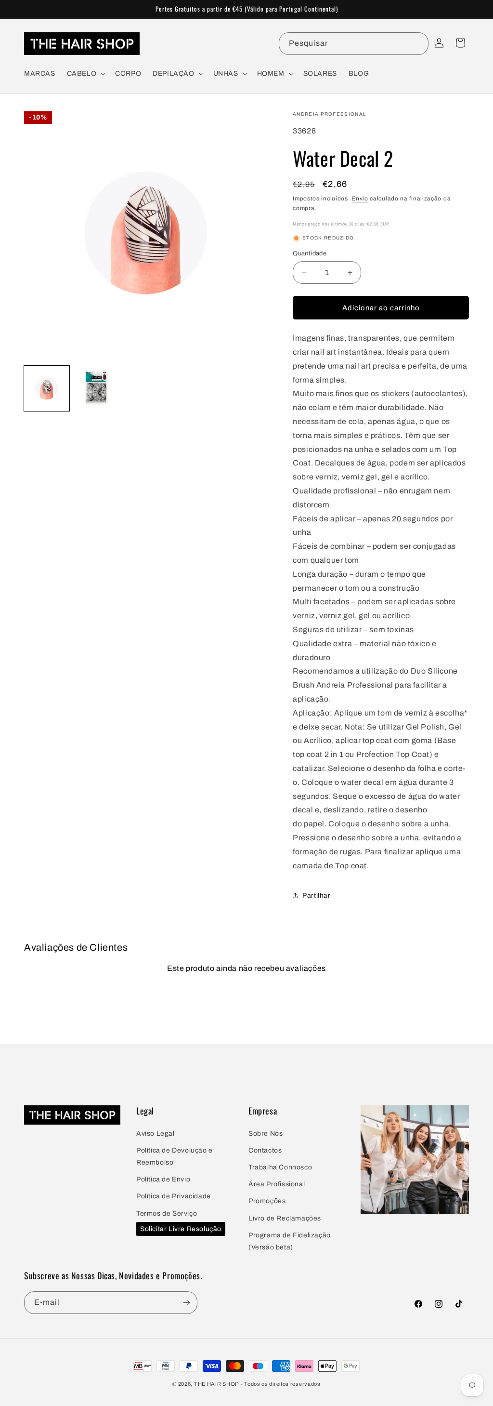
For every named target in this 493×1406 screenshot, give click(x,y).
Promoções (266, 1201)
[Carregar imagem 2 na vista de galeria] (96, 388)
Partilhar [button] (316, 895)
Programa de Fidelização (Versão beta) (289, 1241)
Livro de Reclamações (284, 1218)
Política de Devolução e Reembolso (174, 1156)
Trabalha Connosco (280, 1167)
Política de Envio (163, 1179)
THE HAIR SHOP (216, 1384)
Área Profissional (276, 1184)
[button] (85, 74)
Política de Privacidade (173, 1196)
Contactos (265, 1150)
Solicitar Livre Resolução (180, 1229)
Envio (359, 198)
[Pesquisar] (417, 43)
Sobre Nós (265, 1133)
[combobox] (353, 43)
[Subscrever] (186, 1302)
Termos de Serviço (166, 1213)
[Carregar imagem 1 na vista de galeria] (46, 388)
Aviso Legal (155, 1133)
